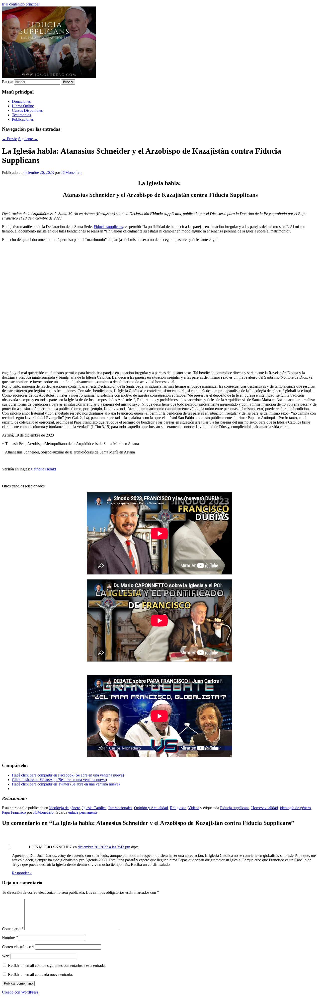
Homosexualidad (264, 808)
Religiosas (178, 808)
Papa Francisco (14, 812)
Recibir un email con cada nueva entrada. (40, 974)
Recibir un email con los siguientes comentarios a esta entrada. (57, 965)
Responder (22, 873)
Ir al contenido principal (20, 4)
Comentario (12, 929)
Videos (193, 808)
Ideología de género (64, 808)
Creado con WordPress (20, 992)
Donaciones (21, 101)
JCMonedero (71, 172)
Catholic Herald (43, 469)
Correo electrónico (18, 947)
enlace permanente (82, 812)
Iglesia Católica (94, 808)
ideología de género (295, 808)
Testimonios (21, 115)
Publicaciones (23, 119)
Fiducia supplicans (108, 226)
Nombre (10, 937)
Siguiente (28, 139)
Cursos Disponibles (27, 110)
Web (5, 956)
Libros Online (23, 106)
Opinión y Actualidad (151, 808)
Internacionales (120, 808)
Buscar (7, 82)
